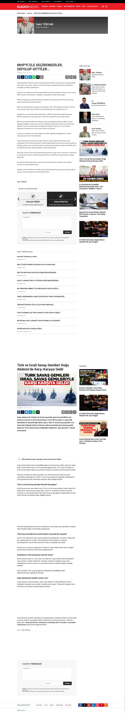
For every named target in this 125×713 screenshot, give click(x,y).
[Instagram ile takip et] (97, 705)
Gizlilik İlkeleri (59, 705)
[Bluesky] (26, 77)
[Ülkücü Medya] (27, 6)
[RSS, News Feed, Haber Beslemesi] (106, 705)
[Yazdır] (41, 77)
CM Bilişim (23, 710)
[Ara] (103, 6)
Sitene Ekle (68, 705)
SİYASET (59, 6)
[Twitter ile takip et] (84, 705)
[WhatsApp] (34, 77)
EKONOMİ (52, 6)
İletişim (52, 705)
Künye (46, 705)
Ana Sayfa (22, 13)
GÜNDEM (45, 6)
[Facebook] (18, 77)
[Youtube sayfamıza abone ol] (89, 705)
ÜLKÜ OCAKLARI (92, 6)
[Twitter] (22, 77)
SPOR (84, 6)
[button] (67, 77)
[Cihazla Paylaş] (38, 77)
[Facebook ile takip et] (80, 705)
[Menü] (106, 6)
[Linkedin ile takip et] (93, 705)
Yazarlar (29, 13)
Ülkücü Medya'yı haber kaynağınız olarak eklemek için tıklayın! (41, 459)
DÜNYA (78, 6)
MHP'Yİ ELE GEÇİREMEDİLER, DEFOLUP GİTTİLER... (48, 13)
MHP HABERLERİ (69, 6)
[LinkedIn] (30, 77)
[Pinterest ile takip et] (101, 705)
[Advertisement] (62, 48)
